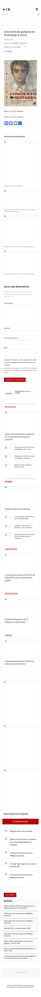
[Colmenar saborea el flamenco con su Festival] (8, 528)
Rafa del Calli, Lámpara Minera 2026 (17, 928)
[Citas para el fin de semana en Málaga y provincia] (8, 449)
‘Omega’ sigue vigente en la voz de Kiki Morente (19, 274)
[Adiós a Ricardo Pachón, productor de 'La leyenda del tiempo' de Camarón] (20, 420)
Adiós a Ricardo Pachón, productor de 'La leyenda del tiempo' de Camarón (19, 437)
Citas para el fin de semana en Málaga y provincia (19, 246)
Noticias (17, 47)
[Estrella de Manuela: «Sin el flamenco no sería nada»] (20, 607)
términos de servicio (28, 370)
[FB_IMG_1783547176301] (20, 771)
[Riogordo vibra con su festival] (20, 495)
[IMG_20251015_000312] (20, 682)
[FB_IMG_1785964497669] (20, 726)
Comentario (8, 303)
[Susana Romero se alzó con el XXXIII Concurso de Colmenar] (8, 537)
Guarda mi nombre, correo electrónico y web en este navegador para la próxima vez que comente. (20, 362)
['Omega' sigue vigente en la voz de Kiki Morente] (8, 519)
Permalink (8, 51)
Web (5, 348)
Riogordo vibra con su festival (13, 186)
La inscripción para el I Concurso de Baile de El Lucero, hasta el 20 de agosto (20, 577)
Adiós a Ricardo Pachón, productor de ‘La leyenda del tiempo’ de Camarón (19, 210)
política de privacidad (12, 370)
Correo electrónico (11, 338)
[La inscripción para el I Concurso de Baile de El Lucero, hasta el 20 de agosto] (20, 562)
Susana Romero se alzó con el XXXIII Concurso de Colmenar (24, 536)
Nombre (7, 328)
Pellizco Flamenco (20, 43)
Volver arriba (21, 972)
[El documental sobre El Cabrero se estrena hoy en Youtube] (20, 649)
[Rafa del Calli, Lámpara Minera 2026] (8, 467)
